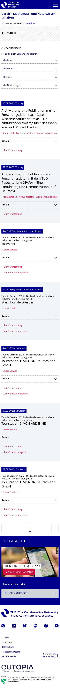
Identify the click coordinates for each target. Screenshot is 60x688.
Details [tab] (5, 141)
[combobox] (30, 61)
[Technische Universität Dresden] (10, 5)
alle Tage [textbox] (7, 77)
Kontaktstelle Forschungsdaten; (19, 133)
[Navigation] (56, 5)
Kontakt (5, 638)
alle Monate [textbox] (9, 69)
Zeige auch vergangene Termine (22, 54)
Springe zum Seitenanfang (49, 655)
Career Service (10, 250)
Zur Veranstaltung (13, 150)
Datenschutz (7, 647)
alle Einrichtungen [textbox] (12, 85)
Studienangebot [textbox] (16, 593)
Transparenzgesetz (10, 652)
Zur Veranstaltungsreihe (16, 273)
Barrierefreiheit (9, 657)
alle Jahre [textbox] (7, 60)
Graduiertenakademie (46, 133)
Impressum (7, 642)
